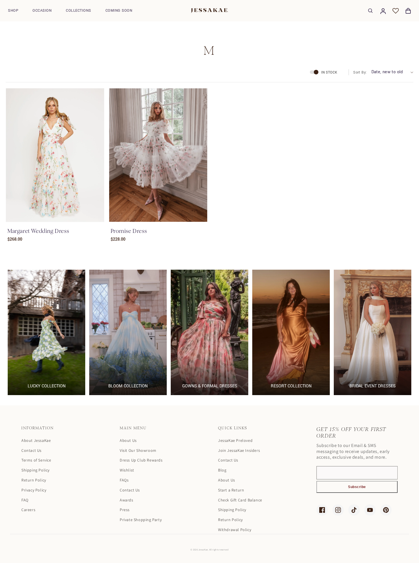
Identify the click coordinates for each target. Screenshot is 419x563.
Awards (126, 500)
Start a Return (231, 490)
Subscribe (357, 487)
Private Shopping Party (141, 519)
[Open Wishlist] (395, 11)
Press (125, 509)
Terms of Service (36, 460)
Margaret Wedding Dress (38, 231)
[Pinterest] (386, 510)
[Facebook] (322, 510)
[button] (13, 10)
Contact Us (31, 450)
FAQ (25, 500)
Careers (28, 509)
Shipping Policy (35, 470)
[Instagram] (338, 510)
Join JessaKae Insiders (239, 450)
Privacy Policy (33, 490)
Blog (222, 470)
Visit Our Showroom (138, 450)
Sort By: (360, 72)
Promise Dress (129, 231)
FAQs (124, 480)
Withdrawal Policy (234, 529)
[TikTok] (354, 510)
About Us (128, 440)
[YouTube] (370, 510)
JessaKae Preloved (235, 440)
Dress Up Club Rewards (141, 460)
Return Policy (33, 480)
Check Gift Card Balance (240, 500)
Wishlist (127, 470)
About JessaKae (36, 440)
